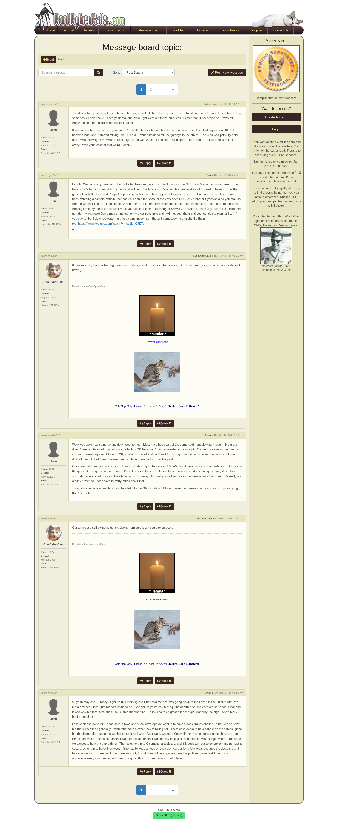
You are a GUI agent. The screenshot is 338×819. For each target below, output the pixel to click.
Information (202, 30)
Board (50, 59)
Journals (89, 30)
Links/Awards (231, 30)
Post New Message (228, 72)
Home (51, 30)
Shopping (257, 30)
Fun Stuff (68, 30)
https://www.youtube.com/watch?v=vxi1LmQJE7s (111, 223)
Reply (147, 163)
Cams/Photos (115, 30)
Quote (164, 163)
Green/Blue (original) (169, 815)
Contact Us (280, 30)
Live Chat (178, 30)
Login (276, 129)
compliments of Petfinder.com (276, 98)
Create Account (276, 117)
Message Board (148, 30)
